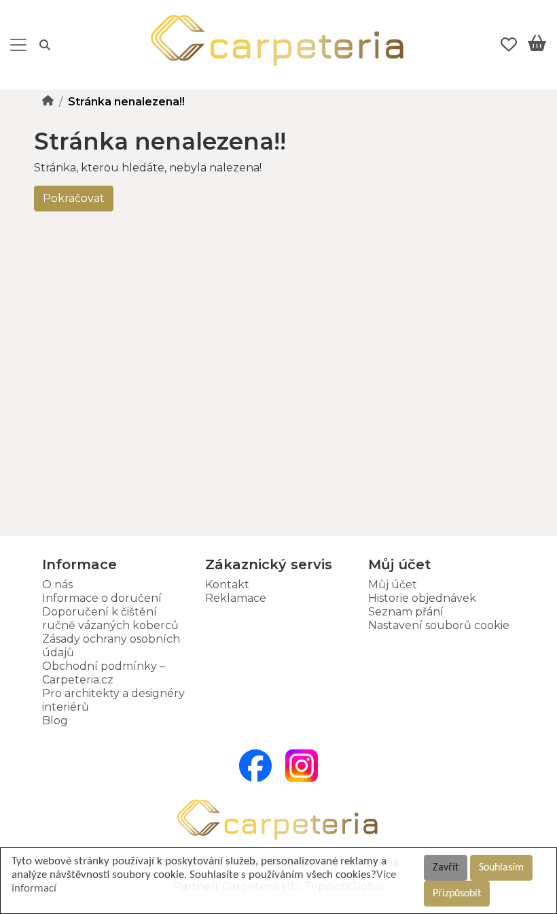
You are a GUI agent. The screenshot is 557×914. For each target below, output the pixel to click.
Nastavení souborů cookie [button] (438, 625)
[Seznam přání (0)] (509, 45)
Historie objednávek (422, 598)
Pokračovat (74, 198)
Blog (55, 720)
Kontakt (227, 584)
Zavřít (446, 867)
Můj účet (392, 584)
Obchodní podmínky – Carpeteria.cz (103, 673)
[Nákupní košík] (537, 45)
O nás (57, 584)
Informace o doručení (102, 598)
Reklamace (235, 598)
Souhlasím (501, 867)
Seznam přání (406, 611)
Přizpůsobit (457, 893)
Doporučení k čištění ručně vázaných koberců (110, 618)
